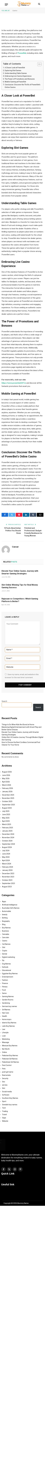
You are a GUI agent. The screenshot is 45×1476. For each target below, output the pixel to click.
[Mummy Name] (24, 4)
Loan (4, 1036)
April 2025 (6, 821)
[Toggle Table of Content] (38, 64)
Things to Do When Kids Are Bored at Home (18, 725)
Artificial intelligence (9, 905)
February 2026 (7, 788)
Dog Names (6, 964)
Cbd (3, 947)
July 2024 (5, 851)
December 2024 (8, 834)
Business (5, 931)
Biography (6, 921)
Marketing (6, 1039)
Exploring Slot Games (13, 70)
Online (4, 1052)
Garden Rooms (7, 1000)
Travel (4, 1114)
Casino (14, 10)
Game (4, 993)
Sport (4, 1101)
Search (4, 701)
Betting (5, 918)
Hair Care (5, 1013)
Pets (4, 1069)
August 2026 (7, 772)
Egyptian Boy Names (10, 974)
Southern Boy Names (10, 1098)
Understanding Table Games (16, 73)
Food (4, 990)
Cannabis (5, 934)
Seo (3, 1082)
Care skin (5, 937)
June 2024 (6, 854)
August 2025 (7, 808)
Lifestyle (5, 1033)
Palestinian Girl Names (10, 1062)
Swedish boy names (9, 1105)
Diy (3, 960)
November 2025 (8, 798)
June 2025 (6, 814)
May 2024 (5, 857)
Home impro (6, 1019)
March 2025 (6, 824)
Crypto (4, 951)
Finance (5, 983)
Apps (4, 901)
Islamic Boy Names (9, 1023)
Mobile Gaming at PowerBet (15, 82)
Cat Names (6, 944)
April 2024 (6, 860)
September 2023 (8, 883)
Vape (4, 1118)
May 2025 (5, 818)
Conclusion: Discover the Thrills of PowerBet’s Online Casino (22, 86)
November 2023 (8, 877)
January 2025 (7, 831)
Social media (7, 1092)
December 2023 (8, 873)
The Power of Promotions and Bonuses (20, 79)
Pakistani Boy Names (10, 1055)
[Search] (39, 4)
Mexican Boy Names (9, 1046)
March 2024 (6, 864)
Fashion (5, 980)
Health (4, 1016)
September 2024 (8, 844)
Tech (4, 1108)
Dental (4, 954)
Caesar (15, 547)
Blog (3, 924)
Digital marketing (8, 957)
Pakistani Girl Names (10, 1059)
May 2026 (5, 778)
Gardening (6, 1003)
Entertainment (7, 977)
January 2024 (7, 870)
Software (5, 1095)
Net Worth (6, 1049)
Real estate (6, 1075)
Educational (6, 970)
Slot (3, 1088)
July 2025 (5, 811)
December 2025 (8, 795)
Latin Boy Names (8, 1026)
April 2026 (6, 782)
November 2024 (8, 837)
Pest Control (6, 1065)
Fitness (4, 987)
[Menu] (6, 4)
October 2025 (7, 801)
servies (4, 1085)
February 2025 (7, 828)
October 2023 (7, 880)
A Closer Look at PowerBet (15, 68)
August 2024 (7, 847)
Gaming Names (8, 996)
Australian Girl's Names (10, 908)
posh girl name (7, 1072)
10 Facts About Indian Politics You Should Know (12, 530)
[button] (22, 1180)
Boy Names (6, 928)
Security (5, 1078)
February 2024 (7, 867)
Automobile (6, 911)
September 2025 (8, 805)
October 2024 (7, 841)
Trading (5, 1111)
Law (3, 1029)
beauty (4, 914)
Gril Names (6, 1010)
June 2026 (6, 775)
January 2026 (7, 791)
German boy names (9, 1006)
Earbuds (5, 967)
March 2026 (6, 785)
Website (5, 1121)
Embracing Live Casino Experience (18, 76)
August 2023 (7, 887)
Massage (5, 1042)
